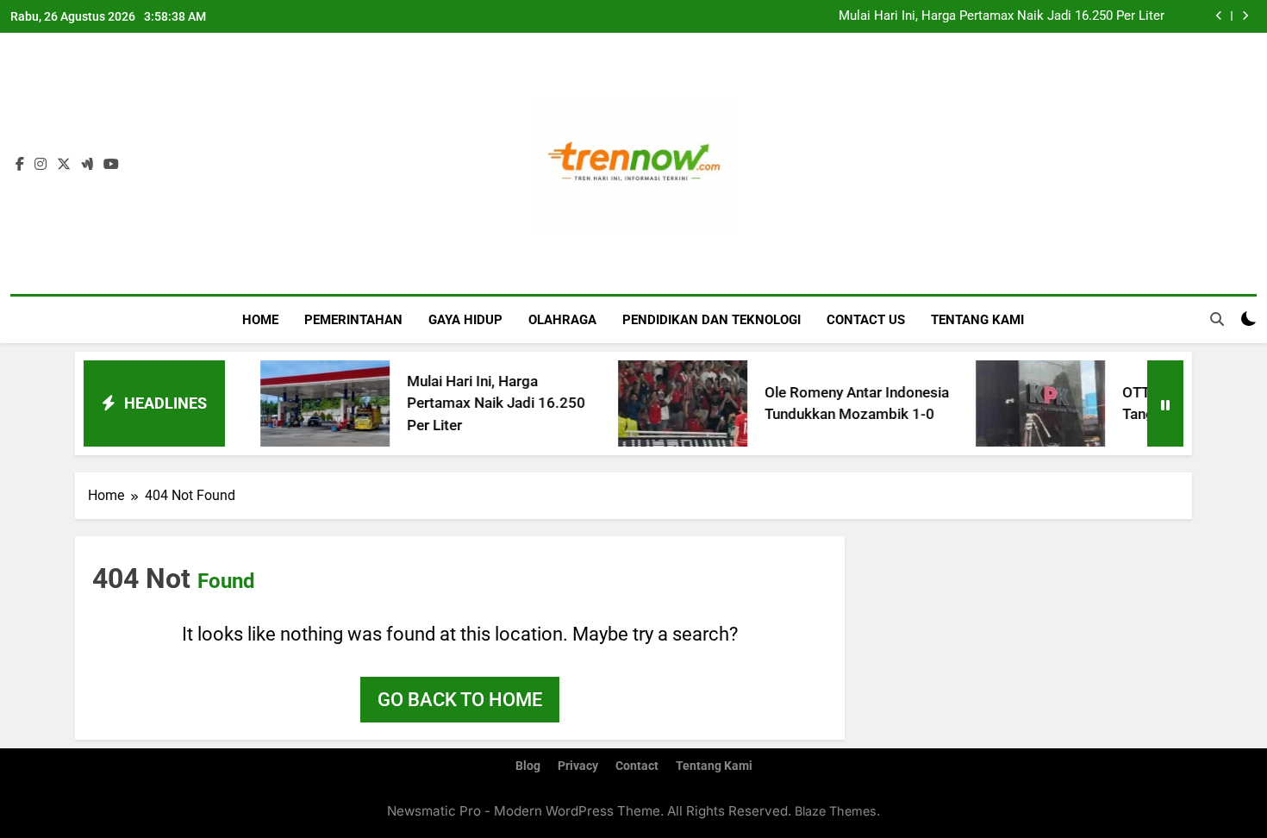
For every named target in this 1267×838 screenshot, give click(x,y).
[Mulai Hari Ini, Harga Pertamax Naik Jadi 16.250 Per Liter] (296, 403)
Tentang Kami (977, 320)
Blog (527, 766)
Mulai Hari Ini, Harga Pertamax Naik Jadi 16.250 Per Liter (1001, 16)
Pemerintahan (353, 320)
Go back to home (460, 699)
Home (260, 320)
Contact (636, 766)
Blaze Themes (836, 811)
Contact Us (866, 320)
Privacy (578, 766)
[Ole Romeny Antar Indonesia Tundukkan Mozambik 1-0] (654, 403)
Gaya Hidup (465, 320)
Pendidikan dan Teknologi (711, 320)
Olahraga (562, 320)
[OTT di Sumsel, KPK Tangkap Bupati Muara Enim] (1012, 403)
